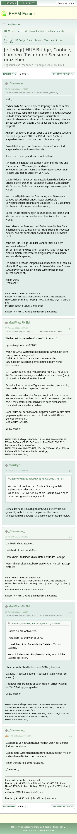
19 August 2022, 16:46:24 (16, 88)
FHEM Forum (22, 13)
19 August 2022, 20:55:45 (16, 470)
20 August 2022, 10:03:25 (16, 536)
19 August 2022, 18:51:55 (16, 328)
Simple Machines (47, 830)
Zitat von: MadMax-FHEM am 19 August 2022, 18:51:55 (37, 478)
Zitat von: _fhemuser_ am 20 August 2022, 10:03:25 (35, 623)
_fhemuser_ (16, 83)
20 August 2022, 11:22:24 (16, 611)
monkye (14, 465)
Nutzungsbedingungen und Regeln (34, 826)
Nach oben (9, 806)
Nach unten (9, 74)
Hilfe (13, 826)
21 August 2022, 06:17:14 (19, 735)
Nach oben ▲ (59, 826)
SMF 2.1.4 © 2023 (30, 830)
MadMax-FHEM (19, 322)
